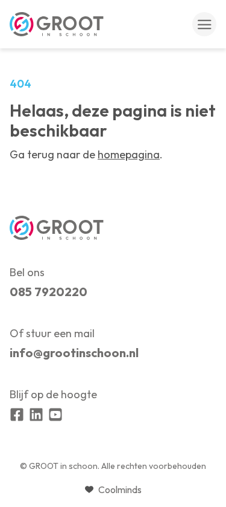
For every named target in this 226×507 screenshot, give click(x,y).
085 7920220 (48, 291)
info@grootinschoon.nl (74, 352)
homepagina (129, 154)
